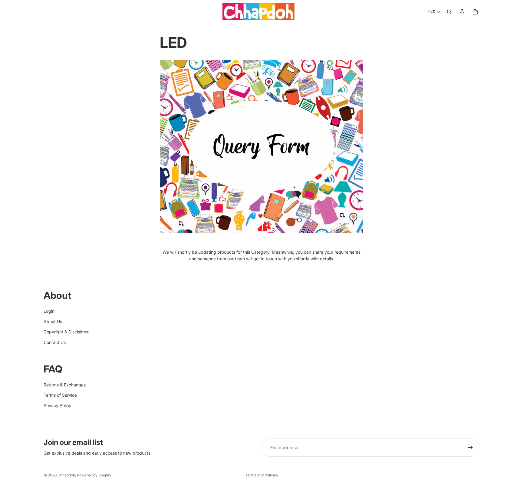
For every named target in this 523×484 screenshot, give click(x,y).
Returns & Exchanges (65, 384)
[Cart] (475, 11)
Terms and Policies (261, 475)
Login (49, 311)
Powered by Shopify (94, 475)
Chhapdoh (66, 475)
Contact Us (55, 342)
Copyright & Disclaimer (66, 331)
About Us (53, 321)
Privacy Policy (57, 405)
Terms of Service (60, 395)
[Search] (449, 11)
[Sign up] (470, 447)
